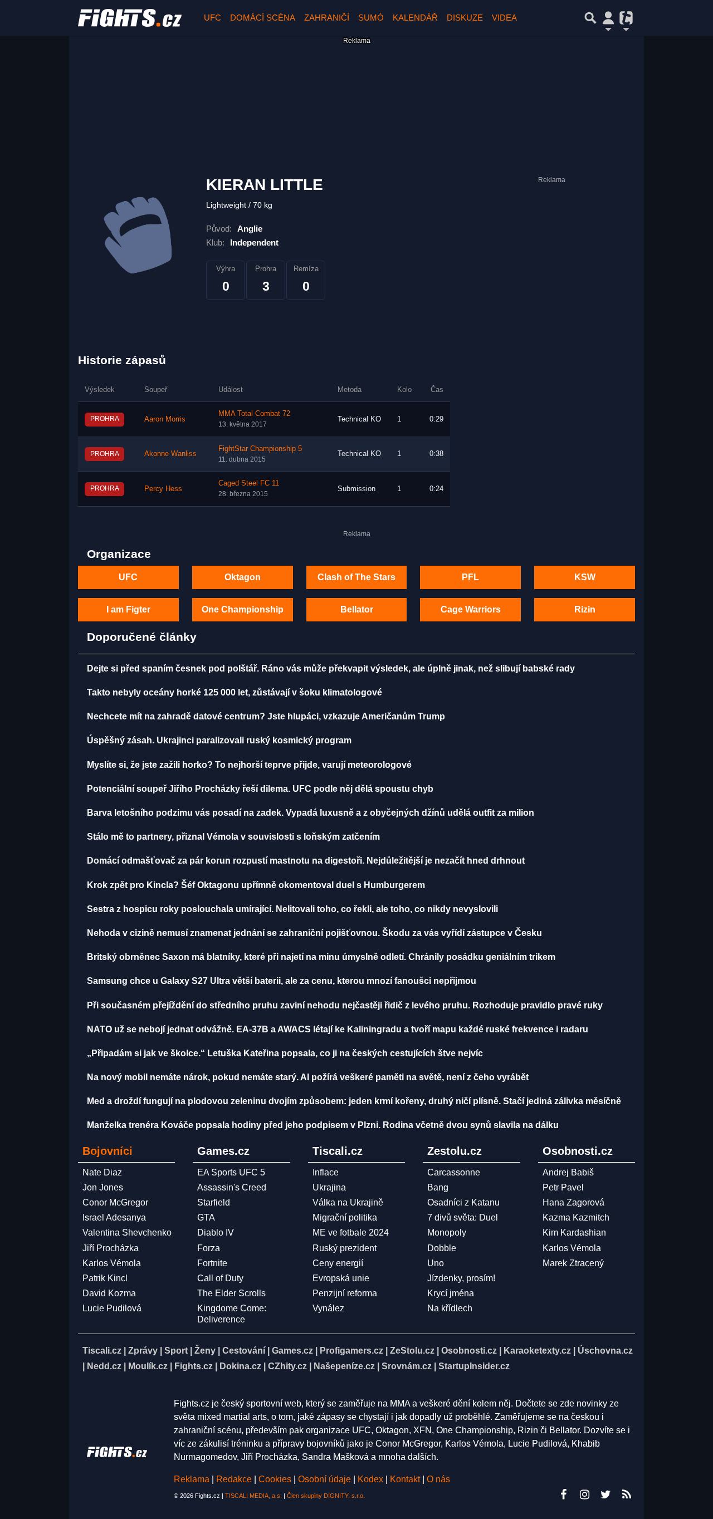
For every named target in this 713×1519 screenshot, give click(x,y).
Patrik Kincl (105, 1278)
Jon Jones (102, 1187)
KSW (584, 577)
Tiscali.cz (101, 1350)
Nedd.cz (104, 1366)
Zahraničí (326, 17)
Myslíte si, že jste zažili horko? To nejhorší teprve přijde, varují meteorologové (249, 765)
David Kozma (109, 1293)
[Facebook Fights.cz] (563, 1494)
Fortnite (212, 1263)
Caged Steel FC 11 (248, 483)
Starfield (213, 1202)
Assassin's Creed (231, 1187)
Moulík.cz (148, 1366)
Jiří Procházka (110, 1248)
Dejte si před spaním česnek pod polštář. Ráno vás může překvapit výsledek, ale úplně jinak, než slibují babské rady (331, 668)
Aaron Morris (164, 419)
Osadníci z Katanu (463, 1202)
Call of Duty (220, 1278)
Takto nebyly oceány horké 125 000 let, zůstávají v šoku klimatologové (234, 692)
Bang (437, 1187)
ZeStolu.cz (412, 1350)
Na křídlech (449, 1308)
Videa (504, 17)
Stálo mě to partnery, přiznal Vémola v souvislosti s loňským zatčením (233, 836)
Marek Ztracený (573, 1263)
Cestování (243, 1350)
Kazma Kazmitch (576, 1217)
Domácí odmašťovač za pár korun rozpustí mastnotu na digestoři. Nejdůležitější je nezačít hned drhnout (306, 860)
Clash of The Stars (356, 577)
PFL (470, 577)
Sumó (371, 17)
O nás (438, 1479)
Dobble (441, 1248)
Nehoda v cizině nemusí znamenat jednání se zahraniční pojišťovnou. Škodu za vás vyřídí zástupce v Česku (314, 933)
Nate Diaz (102, 1172)
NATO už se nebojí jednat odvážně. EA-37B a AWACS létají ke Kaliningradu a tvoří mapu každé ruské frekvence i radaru (337, 1029)
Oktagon (242, 577)
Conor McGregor (115, 1202)
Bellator (356, 609)
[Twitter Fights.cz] (605, 1494)
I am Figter (128, 609)
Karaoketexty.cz (537, 1350)
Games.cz (292, 1350)
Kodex (371, 1479)
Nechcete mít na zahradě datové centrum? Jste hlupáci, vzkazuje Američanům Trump (266, 716)
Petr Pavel (563, 1187)
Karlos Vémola (111, 1263)
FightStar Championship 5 (260, 449)
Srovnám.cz (407, 1366)
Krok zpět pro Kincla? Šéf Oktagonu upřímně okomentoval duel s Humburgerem (256, 885)
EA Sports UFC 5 (231, 1172)
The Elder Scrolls (231, 1293)
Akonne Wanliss (170, 454)
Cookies (274, 1479)
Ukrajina (329, 1187)
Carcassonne (453, 1172)
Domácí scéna (262, 17)
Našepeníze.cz (344, 1366)
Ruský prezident (344, 1248)
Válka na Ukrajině (347, 1202)
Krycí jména (450, 1293)
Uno (435, 1263)
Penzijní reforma (344, 1293)
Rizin (584, 609)
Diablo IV (215, 1232)
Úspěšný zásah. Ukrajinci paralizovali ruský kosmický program (219, 740)
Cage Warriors (471, 609)
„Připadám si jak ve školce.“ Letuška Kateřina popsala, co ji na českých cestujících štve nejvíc (285, 1053)
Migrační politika (344, 1217)
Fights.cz (193, 1366)
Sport (176, 1350)
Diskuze (465, 17)
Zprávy (143, 1350)
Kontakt (406, 1479)
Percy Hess (163, 489)
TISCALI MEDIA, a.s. (253, 1495)
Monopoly (446, 1232)
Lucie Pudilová (111, 1308)
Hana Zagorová (573, 1202)
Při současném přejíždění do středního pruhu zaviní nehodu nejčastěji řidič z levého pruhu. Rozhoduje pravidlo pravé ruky (345, 1005)
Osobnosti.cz (469, 1350)
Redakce (234, 1479)
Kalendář (415, 17)
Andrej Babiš (568, 1172)
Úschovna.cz (605, 1350)
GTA (206, 1217)
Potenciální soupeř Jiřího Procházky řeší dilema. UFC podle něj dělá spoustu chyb (260, 788)
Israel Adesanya (114, 1217)
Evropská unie (340, 1278)
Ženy (205, 1350)
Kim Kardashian (574, 1232)
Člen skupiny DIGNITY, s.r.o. (326, 1495)
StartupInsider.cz (474, 1366)
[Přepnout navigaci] (608, 17)
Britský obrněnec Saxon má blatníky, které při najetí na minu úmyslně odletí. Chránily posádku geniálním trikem (321, 957)
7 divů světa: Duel (462, 1217)
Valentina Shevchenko (127, 1232)
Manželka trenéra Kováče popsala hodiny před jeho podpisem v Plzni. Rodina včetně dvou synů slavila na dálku (323, 1125)
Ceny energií (337, 1263)
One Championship (243, 609)
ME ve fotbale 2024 (350, 1232)
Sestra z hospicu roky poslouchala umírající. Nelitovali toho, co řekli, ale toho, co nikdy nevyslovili (292, 909)
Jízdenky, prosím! (461, 1278)
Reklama (191, 1479)
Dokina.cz (240, 1366)
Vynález (328, 1308)
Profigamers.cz (351, 1350)
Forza (208, 1248)
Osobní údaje (324, 1479)
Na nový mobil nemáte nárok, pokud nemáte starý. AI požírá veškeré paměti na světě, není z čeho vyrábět (308, 1077)
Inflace (325, 1172)
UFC (212, 17)
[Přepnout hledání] (590, 17)
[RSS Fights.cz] (626, 1494)
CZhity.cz (287, 1366)
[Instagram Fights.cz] (584, 1494)
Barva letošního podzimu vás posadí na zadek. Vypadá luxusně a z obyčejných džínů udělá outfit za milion (310, 812)
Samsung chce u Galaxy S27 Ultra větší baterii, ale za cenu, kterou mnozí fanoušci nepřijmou (281, 981)
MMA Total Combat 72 (254, 414)
